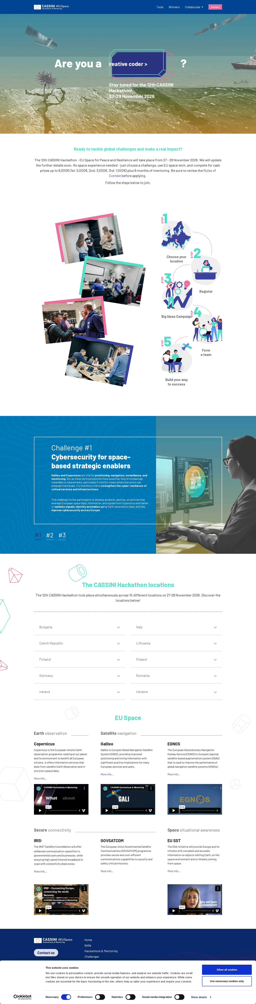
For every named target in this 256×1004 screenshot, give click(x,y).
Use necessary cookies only (227, 981)
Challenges (91, 956)
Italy (139, 627)
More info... (40, 778)
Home (88, 940)
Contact (215, 7)
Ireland (44, 692)
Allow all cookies (227, 969)
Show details (199, 997)
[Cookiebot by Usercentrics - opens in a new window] (22, 997)
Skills (87, 945)
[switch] (100, 997)
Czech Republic (51, 643)
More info (39, 871)
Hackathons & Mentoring (101, 951)
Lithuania (143, 643)
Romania (142, 675)
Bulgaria (45, 627)
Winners (174, 7)
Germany (46, 675)
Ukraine (142, 692)
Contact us (46, 953)
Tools (159, 7)
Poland (141, 659)
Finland (45, 659)
